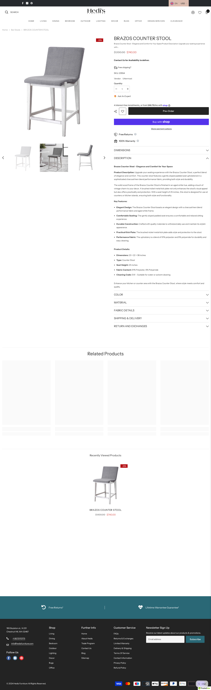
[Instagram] (27, 3)
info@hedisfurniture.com (22, 643)
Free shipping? (124, 67)
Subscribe (195, 639)
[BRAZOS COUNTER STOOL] (105, 484)
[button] (3, 158)
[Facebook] (23, 3)
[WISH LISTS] (199, 12)
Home (5, 30)
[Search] (36, 12)
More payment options (161, 128)
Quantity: (118, 83)
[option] (54, 88)
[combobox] (39, 12)
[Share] (116, 111)
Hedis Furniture (21, 683)
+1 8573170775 (19, 638)
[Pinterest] (31, 3)
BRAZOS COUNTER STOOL (106, 509)
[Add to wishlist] (122, 111)
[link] (26, 429)
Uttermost (127, 78)
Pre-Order (168, 111)
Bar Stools (15, 30)
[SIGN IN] (193, 12)
